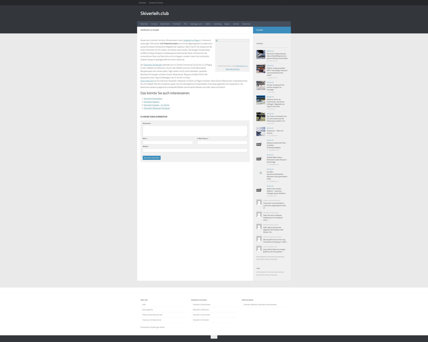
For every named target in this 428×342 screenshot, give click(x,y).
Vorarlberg (217, 24)
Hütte (269, 257)
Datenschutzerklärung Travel (152, 315)
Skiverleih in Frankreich (201, 320)
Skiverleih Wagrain (151, 102)
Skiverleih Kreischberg (153, 98)
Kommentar (147, 123)
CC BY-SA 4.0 (240, 66)
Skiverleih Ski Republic (153, 65)
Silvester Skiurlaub (156, 3)
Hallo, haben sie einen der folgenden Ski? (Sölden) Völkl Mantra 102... (273, 229)
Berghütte (264, 257)
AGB (143, 305)
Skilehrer (262, 259)
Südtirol (208, 24)
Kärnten (236, 24)
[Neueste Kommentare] (276, 47)
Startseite (142, 3)
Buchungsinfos (147, 310)
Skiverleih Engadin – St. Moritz (156, 105)
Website (145, 146)
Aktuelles (270, 51)
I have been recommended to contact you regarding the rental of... (274, 205)
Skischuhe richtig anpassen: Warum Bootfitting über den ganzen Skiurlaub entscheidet (277, 56)
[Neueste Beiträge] (260, 47)
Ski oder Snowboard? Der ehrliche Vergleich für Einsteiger (275, 87)
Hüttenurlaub (274, 257)
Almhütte (258, 257)
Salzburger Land (196, 24)
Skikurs (258, 259)
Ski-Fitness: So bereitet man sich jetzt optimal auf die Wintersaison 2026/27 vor (277, 118)
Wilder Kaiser (274, 259)
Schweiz (154, 24)
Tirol (185, 24)
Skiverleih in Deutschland (201, 305)
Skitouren (267, 259)
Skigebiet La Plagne (191, 40)
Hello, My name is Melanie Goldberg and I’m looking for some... (273, 217)
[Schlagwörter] (284, 47)
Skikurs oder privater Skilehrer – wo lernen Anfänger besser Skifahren (276, 191)
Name (145, 138)
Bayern (227, 24)
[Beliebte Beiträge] (268, 47)
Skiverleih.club (154, 13)
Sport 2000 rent (147, 81)
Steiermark (246, 24)
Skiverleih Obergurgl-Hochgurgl (157, 108)
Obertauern (281, 257)
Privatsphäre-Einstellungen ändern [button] (152, 327)
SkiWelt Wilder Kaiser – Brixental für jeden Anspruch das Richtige (277, 159)
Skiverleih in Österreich (201, 310)
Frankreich (177, 24)
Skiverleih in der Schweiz (201, 315)
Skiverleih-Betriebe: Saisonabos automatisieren (260, 305)
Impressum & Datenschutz (151, 320)
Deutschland (165, 24)
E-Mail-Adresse (203, 138)
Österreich (144, 24)
